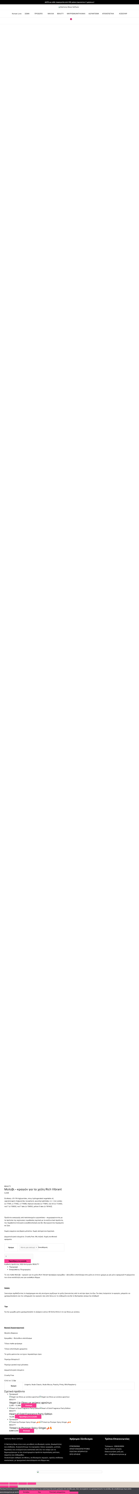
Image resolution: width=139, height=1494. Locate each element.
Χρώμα (11, 1247)
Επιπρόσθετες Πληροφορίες (20, 1270)
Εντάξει (26, 1492)
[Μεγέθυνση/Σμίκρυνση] (31, 1484)
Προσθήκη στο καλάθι (17, 1261)
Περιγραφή (13, 1267)
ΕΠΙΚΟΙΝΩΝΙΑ (75, 1446)
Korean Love (17, 14)
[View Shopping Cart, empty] (69, 21)
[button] (64, 20)
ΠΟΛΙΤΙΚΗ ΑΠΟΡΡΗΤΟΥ (79, 1452)
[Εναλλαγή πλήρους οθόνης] (22, 1484)
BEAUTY (60, 14)
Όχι (39, 1492)
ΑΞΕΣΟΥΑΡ (123, 14)
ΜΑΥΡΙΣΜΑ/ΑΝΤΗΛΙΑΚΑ (76, 14)
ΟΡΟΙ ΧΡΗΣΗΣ (75, 1454)
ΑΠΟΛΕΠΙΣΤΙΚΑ (108, 14)
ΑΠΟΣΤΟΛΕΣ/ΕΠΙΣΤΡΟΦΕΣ (80, 1449)
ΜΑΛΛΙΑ (51, 14)
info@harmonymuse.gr (117, 1454)
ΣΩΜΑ (27, 14)
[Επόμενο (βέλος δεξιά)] (13, 1486)
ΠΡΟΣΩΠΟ (39, 14)
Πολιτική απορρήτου (57, 1492)
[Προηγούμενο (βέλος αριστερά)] (4, 1486)
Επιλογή (29, 1405)
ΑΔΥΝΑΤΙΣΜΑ (94, 14)
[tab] (72, 1267)
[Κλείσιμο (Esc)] (4, 1484)
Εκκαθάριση (43, 1247)
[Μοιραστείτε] (13, 1484)
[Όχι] (74, 1493)
